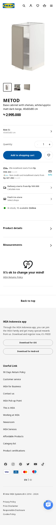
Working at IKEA (11, 414)
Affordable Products (13, 436)
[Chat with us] (48, 504)
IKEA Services (10, 429)
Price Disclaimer (10, 506)
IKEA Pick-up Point (12, 400)
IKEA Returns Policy (13, 277)
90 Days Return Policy (14, 372)
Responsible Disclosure (14, 510)
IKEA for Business (12, 386)
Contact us (8, 393)
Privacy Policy (9, 501)
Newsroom (8, 422)
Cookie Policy (9, 514)
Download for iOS (28, 342)
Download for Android (28, 351)
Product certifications (14, 450)
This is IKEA (9, 407)
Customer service (12, 379)
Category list (9, 443)
